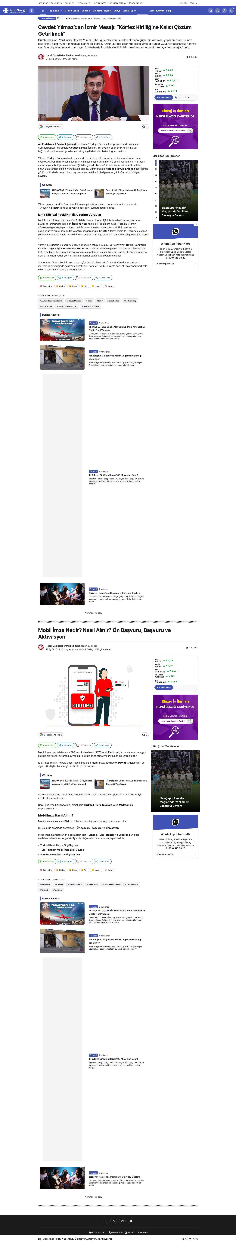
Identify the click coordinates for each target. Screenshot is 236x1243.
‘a (126, 804)
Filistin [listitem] (88, 301)
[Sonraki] (62, 18)
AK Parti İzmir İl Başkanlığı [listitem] (51, 301)
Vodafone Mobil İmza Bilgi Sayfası (60, 854)
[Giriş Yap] (224, 10)
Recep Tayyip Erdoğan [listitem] (67, 306)
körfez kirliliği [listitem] (130, 301)
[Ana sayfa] (43, 10)
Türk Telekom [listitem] (131, 885)
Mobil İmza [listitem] (92, 885)
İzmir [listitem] (100, 301)
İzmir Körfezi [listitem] (113, 301)
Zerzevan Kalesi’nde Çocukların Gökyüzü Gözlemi (114, 593)
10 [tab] (156, 218)
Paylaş (195, 1239)
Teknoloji (93, 323)
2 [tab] (156, 169)
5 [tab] (156, 187)
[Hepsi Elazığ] (14, 10)
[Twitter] (113, 1221)
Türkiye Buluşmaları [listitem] (90, 306)
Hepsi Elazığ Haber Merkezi (60, 55)
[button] (217, 10)
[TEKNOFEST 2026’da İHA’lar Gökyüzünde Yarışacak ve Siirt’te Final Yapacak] (66, 193)
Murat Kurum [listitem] (46, 306)
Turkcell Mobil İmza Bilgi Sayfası (59, 845)
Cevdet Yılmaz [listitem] (74, 301)
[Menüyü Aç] (31, 10)
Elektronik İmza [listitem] (75, 885)
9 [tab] (156, 212)
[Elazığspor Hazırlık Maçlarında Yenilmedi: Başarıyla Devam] (175, 190)
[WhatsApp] (131, 1221)
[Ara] (210, 10)
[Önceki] (58, 18)
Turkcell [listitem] (44, 890)
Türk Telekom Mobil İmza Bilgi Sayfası (62, 849)
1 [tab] (156, 162)
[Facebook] (105, 1221)
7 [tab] (156, 199)
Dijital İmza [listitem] (45, 885)
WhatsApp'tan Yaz (165, 263)
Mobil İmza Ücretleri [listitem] (111, 885)
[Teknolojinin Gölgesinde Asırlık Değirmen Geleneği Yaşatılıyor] (121, 193)
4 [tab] (156, 181)
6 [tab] (156, 193)
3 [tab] (156, 175)
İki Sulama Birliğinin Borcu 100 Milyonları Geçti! (113, 475)
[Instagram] (122, 1221)
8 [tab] (156, 205)
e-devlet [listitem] (59, 885)
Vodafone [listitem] (57, 890)
